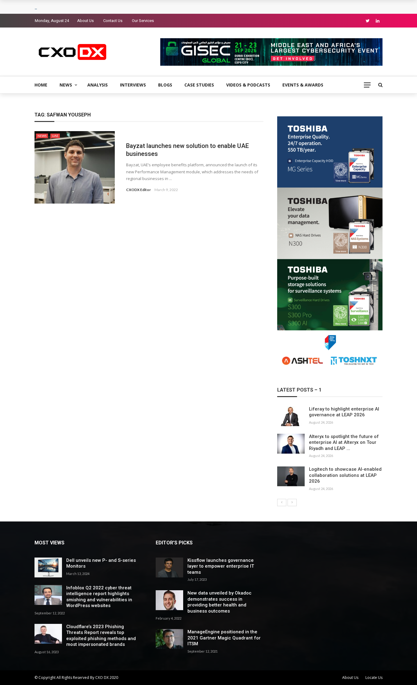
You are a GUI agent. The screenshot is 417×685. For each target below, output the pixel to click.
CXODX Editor (138, 189)
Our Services (143, 21)
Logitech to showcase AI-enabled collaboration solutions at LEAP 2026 (345, 475)
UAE (55, 136)
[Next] (292, 502)
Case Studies (199, 85)
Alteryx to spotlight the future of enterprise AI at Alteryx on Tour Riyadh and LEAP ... (344, 442)
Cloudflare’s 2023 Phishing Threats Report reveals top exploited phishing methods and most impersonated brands (101, 635)
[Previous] (281, 502)
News (66, 85)
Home (40, 85)
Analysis (97, 85)
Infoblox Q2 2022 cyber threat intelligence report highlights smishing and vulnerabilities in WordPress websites (99, 597)
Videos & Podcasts (248, 85)
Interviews (133, 85)
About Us (85, 21)
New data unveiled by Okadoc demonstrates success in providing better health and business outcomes (219, 602)
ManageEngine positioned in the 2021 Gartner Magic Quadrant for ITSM (224, 637)
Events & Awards (302, 85)
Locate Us (374, 677)
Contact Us (112, 21)
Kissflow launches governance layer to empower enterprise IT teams (220, 566)
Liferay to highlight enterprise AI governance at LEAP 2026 (344, 412)
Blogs (165, 85)
